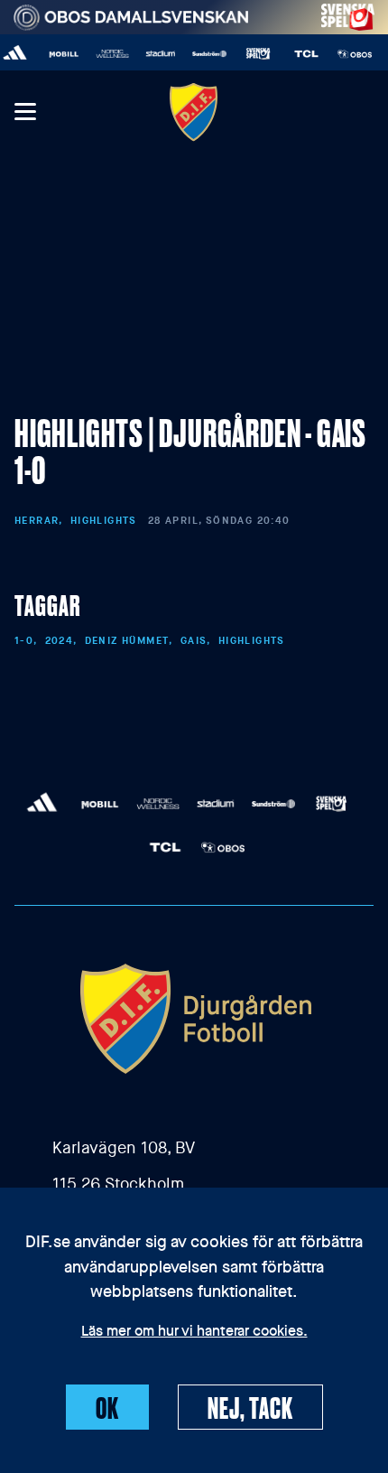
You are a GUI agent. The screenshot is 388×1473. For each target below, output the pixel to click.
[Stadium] (155, 53)
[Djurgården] (194, 111)
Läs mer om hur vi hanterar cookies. (194, 1332)
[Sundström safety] (204, 53)
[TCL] (301, 53)
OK (107, 1407)
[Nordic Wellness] (107, 53)
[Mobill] (59, 53)
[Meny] (24, 112)
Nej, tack (250, 1407)
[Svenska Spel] (253, 53)
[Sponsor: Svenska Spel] (348, 14)
